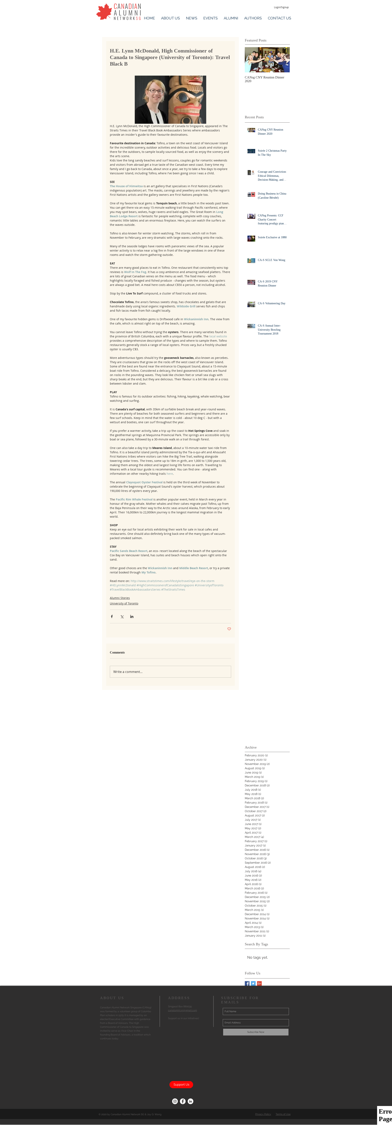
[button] (170, 18)
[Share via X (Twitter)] (122, 616)
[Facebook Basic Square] (247, 983)
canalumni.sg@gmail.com (182, 1010)
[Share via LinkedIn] (132, 616)
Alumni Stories (120, 598)
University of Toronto (124, 603)
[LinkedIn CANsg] (190, 1101)
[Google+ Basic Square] (259, 983)
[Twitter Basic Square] (253, 983)
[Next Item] (283, 60)
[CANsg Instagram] (175, 1101)
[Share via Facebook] (112, 616)
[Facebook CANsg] (183, 1101)
